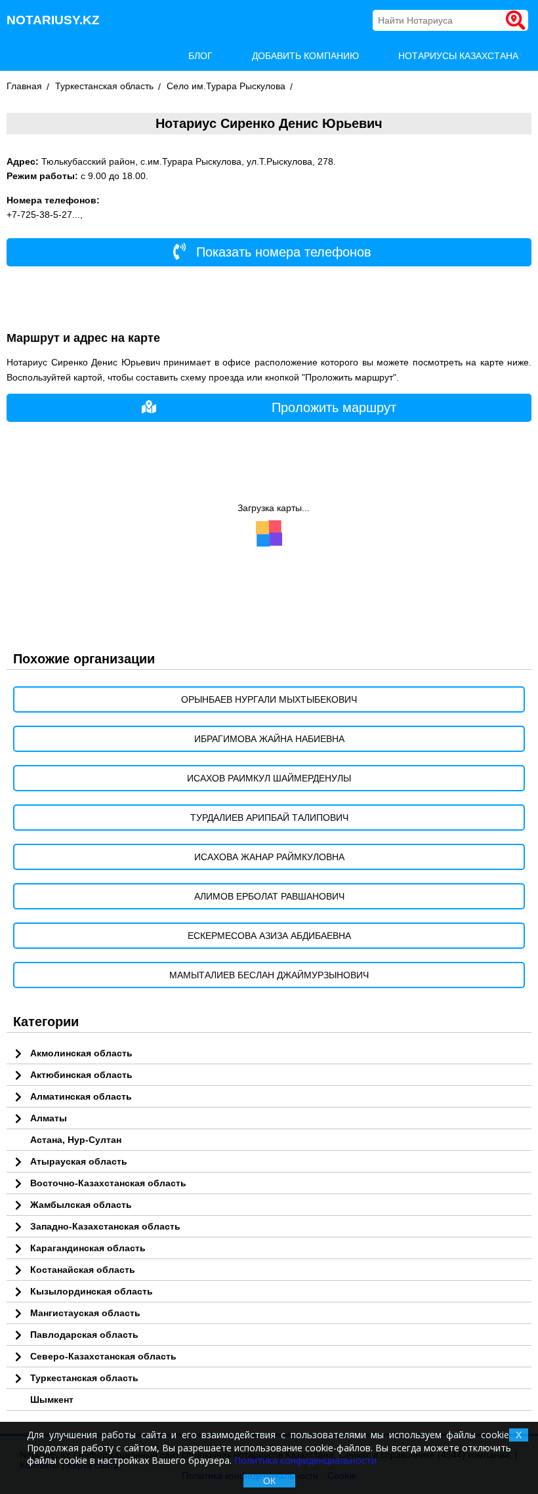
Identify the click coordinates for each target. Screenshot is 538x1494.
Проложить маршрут (334, 407)
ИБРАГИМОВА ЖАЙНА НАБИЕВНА (269, 739)
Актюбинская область (81, 1074)
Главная (24, 86)
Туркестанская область (104, 86)
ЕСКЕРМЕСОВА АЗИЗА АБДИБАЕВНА (269, 935)
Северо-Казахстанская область (103, 1356)
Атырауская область (78, 1161)
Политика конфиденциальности (305, 1460)
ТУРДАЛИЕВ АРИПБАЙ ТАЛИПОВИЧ (269, 817)
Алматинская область (81, 1096)
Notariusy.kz (53, 20)
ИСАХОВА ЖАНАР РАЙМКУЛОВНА (269, 857)
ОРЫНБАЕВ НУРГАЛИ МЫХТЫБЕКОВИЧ (269, 699)
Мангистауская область (85, 1313)
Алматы (48, 1118)
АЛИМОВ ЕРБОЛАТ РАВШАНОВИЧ (269, 896)
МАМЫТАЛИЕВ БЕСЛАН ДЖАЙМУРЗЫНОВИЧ (269, 975)
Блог (200, 56)
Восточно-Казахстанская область (108, 1183)
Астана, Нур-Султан (75, 1139)
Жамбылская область (81, 1204)
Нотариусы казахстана (458, 56)
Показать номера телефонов (281, 252)
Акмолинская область (81, 1053)
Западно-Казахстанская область (105, 1226)
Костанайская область (82, 1269)
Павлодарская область (84, 1334)
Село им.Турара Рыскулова (226, 86)
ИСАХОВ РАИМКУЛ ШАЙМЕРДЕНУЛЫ (269, 778)
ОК (269, 1481)
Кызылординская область (91, 1291)
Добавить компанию (305, 56)
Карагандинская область (88, 1248)
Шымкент (51, 1399)
